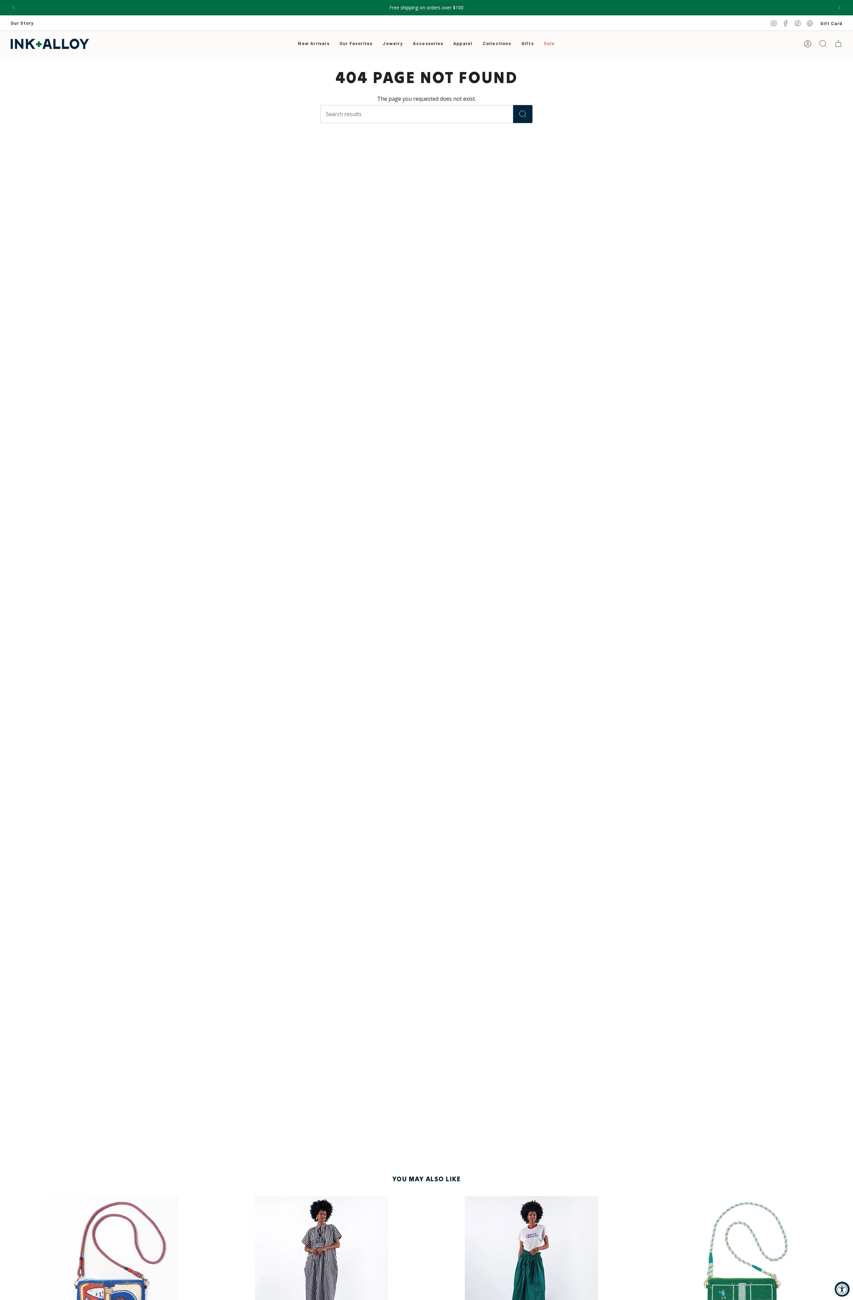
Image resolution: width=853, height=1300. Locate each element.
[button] (393, 44)
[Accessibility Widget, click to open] (842, 1289)
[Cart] (838, 43)
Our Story (22, 23)
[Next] (839, 8)
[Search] (522, 114)
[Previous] (14, 8)
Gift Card (831, 23)
